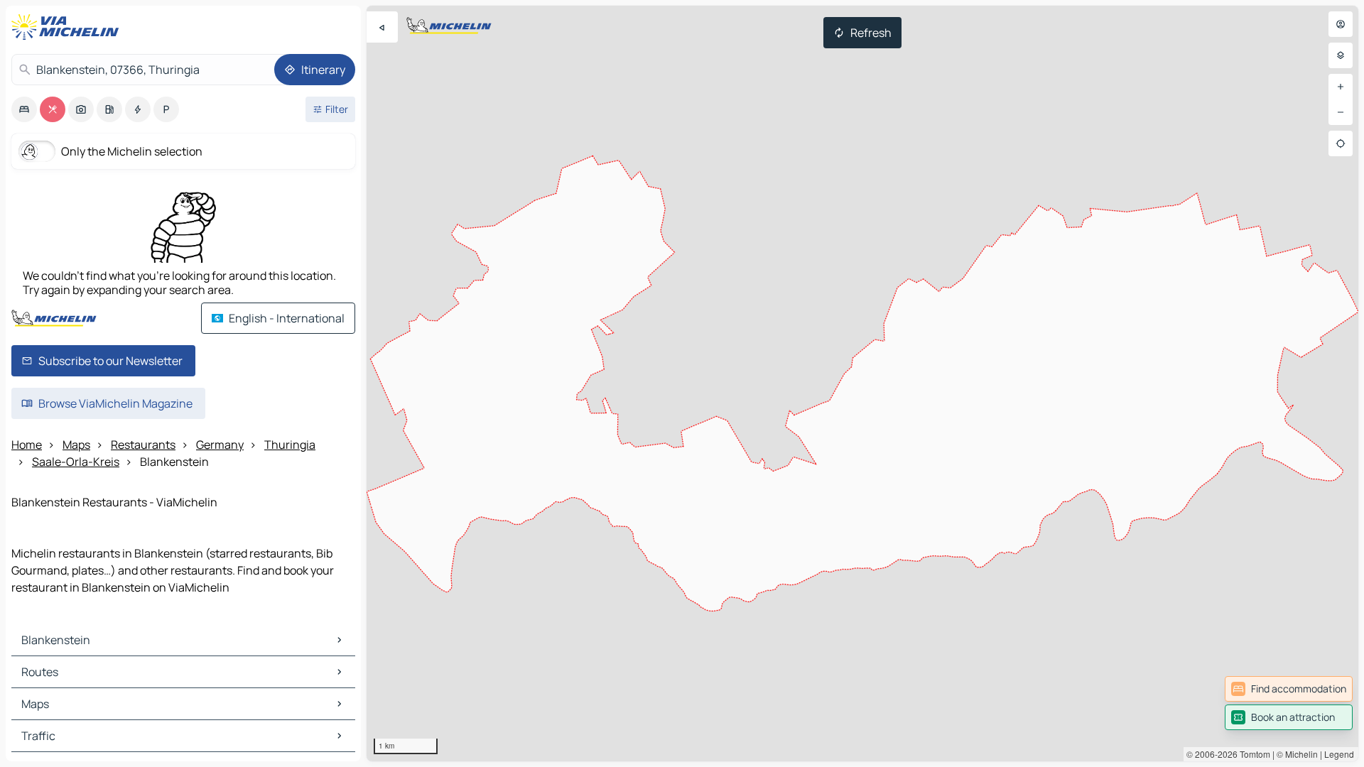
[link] (1289, 689)
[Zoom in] (1340, 86)
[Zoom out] (1340, 112)
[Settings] (1340, 55)
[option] (24, 109)
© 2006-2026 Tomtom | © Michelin (1252, 754)
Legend (1339, 754)
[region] (862, 383)
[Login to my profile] (1340, 24)
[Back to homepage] (68, 27)
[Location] (1340, 143)
